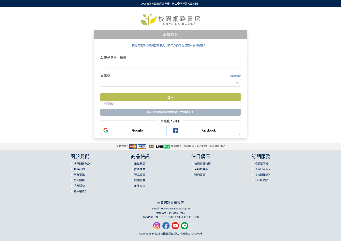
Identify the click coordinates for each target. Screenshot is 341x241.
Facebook (208, 130)
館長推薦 (139, 169)
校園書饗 (139, 180)
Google (137, 130)
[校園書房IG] (156, 227)
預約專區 (199, 175)
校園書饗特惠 (202, 163)
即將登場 (139, 186)
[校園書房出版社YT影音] (175, 227)
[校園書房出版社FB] (166, 227)
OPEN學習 (261, 180)
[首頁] (170, 19)
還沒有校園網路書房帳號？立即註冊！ (170, 112)
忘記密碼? (235, 76)
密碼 (106, 75)
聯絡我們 (79, 169)
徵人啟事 (79, 180)
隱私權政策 (80, 191)
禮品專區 (139, 175)
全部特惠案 (201, 169)
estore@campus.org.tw (175, 208)
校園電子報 (261, 163)
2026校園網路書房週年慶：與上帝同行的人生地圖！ (170, 3)
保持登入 (109, 103)
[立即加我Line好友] (184, 227)
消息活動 (79, 186)
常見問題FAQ (82, 163)
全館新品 (139, 163)
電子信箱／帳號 (114, 57)
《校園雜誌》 (263, 175)
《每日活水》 (263, 169)
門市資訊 (79, 175)
